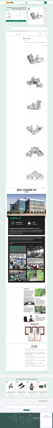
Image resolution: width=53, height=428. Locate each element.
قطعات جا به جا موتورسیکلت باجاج (28, 422)
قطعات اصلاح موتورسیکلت (21, 416)
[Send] (40, 427)
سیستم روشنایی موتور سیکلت (28, 423)
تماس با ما (23, 421)
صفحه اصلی (46, 4)
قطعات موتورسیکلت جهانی (21, 417)
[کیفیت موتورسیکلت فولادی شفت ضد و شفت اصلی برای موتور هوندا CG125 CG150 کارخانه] (21, 386)
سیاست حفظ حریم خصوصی (22, 423)
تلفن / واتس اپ (17, 402)
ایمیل (32, 402)
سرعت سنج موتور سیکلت (21, 419)
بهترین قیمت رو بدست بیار (42, 395)
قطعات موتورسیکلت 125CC (39, 4)
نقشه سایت (23, 424)
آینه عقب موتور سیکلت (21, 418)
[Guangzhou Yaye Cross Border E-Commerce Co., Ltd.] (26, 2)
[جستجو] (12, 2)
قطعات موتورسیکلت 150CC (28, 419)
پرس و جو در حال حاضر (9, 2)
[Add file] (51, 427)
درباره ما (23, 420)
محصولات (43, 4)
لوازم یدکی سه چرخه (29, 420)
